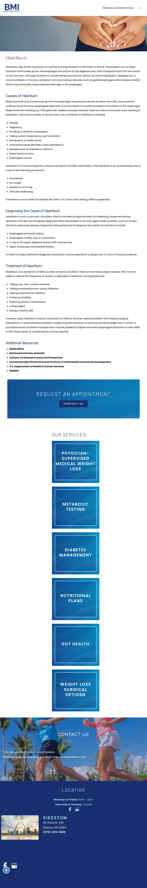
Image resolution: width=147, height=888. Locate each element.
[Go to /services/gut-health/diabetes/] (75, 553)
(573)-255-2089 (54, 832)
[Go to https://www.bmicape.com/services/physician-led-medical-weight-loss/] (75, 462)
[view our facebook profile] (70, 809)
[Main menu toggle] (140, 8)
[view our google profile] (77, 809)
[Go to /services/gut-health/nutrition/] (75, 599)
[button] (73, 403)
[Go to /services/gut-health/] (75, 645)
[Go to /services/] (75, 690)
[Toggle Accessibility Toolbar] (6, 870)
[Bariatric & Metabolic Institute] (118, 8)
